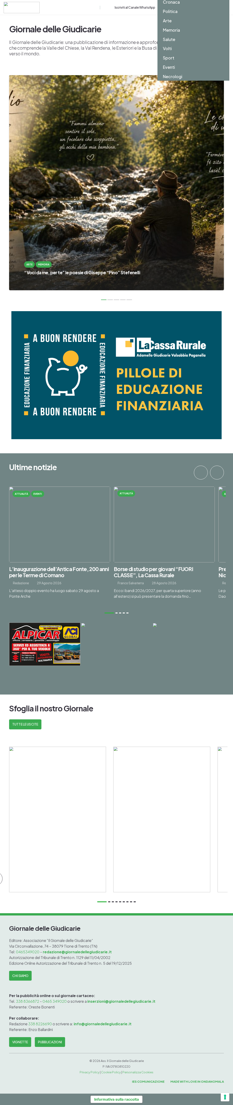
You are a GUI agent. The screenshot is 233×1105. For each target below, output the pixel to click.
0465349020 (28, 951)
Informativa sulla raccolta (116, 1099)
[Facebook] (103, 7)
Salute (169, 39)
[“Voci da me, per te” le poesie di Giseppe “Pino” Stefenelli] (116, 182)
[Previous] (201, 472)
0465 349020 (55, 1001)
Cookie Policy (111, 1072)
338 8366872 (27, 1001)
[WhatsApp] (111, 7)
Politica (170, 11)
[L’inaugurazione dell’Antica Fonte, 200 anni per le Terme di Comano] (59, 546)
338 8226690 (40, 1023)
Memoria (171, 30)
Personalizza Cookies (137, 1072)
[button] (96, 7)
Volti (167, 48)
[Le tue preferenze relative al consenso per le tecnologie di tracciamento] (225, 1097)
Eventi (169, 67)
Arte (167, 20)
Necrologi (172, 76)
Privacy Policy (89, 1072)
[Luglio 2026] (161, 819)
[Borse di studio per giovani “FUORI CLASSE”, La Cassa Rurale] (164, 546)
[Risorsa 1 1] (22, 7)
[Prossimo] (217, 472)
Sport (168, 57)
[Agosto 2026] (57, 819)
